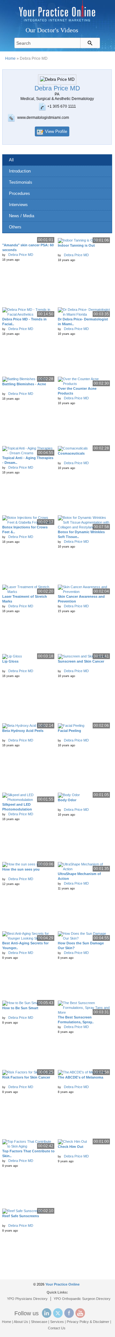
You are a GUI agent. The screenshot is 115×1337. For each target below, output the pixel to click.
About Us (21, 1322)
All (11, 160)
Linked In (46, 1313)
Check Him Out (70, 1147)
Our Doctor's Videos (52, 30)
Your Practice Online (62, 1284)
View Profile (56, 131)
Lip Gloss (10, 661)
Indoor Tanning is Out (76, 245)
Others (15, 227)
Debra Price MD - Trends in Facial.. (24, 321)
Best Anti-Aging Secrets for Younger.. (25, 945)
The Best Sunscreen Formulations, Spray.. (76, 1019)
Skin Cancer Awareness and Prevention (81, 599)
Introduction (20, 171)
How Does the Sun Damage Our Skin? (81, 945)
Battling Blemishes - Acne (24, 384)
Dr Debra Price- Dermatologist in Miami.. (83, 321)
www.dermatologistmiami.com (43, 117)
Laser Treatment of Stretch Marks (24, 599)
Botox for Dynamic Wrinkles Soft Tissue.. (81, 534)
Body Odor (67, 800)
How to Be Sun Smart (20, 1008)
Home (10, 58)
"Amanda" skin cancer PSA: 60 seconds (28, 247)
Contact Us (56, 1328)
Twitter (58, 1313)
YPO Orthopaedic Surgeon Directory (82, 1299)
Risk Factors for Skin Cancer (26, 1077)
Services (57, 1322)
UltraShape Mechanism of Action (79, 876)
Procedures (19, 193)
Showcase (39, 1322)
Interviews (18, 204)
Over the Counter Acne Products (77, 391)
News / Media (21, 215)
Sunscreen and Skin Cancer (81, 661)
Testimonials (20, 182)
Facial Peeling (69, 731)
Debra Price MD (20, 255)
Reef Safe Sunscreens (20, 1216)
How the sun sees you (21, 869)
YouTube (80, 1313)
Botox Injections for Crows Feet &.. (25, 529)
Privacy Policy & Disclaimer (88, 1322)
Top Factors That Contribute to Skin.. (28, 1153)
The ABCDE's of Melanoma (80, 1077)
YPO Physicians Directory (27, 1299)
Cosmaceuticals (71, 453)
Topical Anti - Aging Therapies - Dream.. (27, 460)
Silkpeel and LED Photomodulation (17, 807)
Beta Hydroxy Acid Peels (22, 731)
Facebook (69, 1313)
